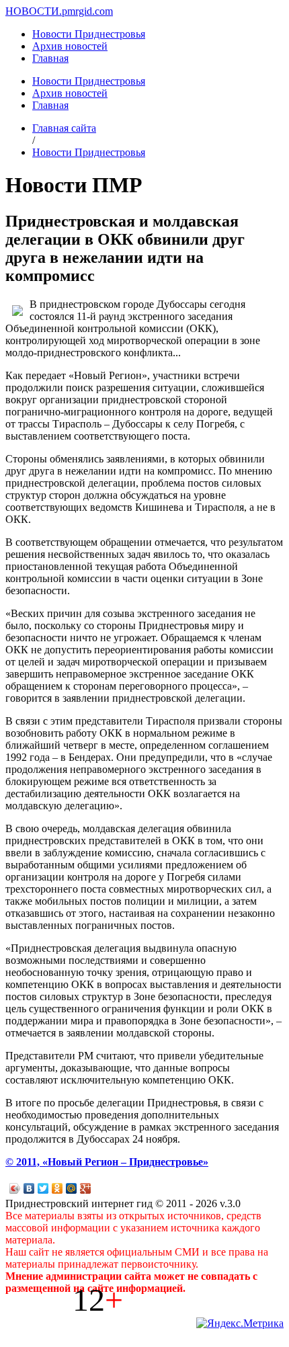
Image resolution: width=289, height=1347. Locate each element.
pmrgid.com (87, 11)
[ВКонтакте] (29, 1188)
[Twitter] (43, 1188)
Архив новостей (70, 46)
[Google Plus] (86, 1188)
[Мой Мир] (72, 1188)
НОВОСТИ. (33, 11)
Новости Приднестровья (88, 34)
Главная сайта (64, 128)
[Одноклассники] (57, 1188)
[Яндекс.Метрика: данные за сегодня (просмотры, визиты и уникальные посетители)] (240, 1323)
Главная (50, 58)
